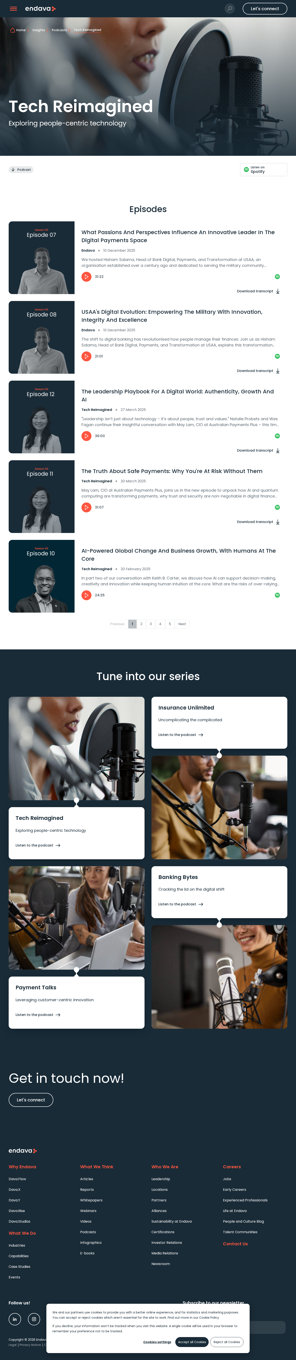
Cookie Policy (209, 1317)
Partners (158, 1200)
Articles (86, 1179)
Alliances (159, 1210)
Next (182, 623)
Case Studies (19, 1266)
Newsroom (160, 1263)
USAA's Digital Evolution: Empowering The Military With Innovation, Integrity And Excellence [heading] (171, 316)
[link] (277, 277)
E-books (87, 1253)
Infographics (91, 1242)
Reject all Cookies (227, 1342)
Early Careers (234, 1189)
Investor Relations (166, 1242)
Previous (117, 623)
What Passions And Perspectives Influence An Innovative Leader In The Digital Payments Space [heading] (178, 236)
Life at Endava (235, 1210)
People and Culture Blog (243, 1221)
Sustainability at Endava (171, 1221)
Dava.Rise (17, 1210)
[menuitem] (41, 1178)
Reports (87, 1189)
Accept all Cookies (192, 1342)
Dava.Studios (19, 1221)
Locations (159, 1189)
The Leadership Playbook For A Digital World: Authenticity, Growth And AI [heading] (177, 396)
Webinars (88, 1210)
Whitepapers (91, 1200)
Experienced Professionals (245, 1200)
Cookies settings (157, 1342)
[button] (13, 9)
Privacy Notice (30, 1345)
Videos (85, 1221)
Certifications (162, 1232)
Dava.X (14, 1189)
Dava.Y (14, 1200)
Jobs (227, 1179)
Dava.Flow (17, 1179)
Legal (12, 1345)
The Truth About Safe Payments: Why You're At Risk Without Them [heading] (172, 471)
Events (14, 1277)
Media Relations (164, 1253)
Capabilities (19, 1256)
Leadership (160, 1179)
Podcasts (88, 1232)
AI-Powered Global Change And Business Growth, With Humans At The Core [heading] (178, 555)
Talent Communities (240, 1232)
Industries (17, 1245)
